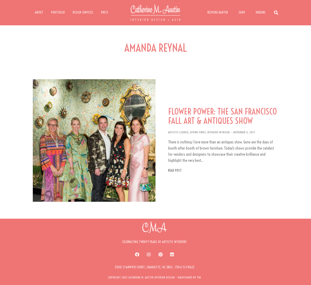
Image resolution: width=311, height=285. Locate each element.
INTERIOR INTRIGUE (218, 132)
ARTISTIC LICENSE (178, 132)
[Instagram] (148, 254)
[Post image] (94, 140)
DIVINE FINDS (198, 132)
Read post (175, 170)
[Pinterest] (160, 254)
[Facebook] (137, 254)
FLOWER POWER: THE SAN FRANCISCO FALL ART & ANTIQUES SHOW (222, 116)
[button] (154, 267)
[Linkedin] (172, 254)
